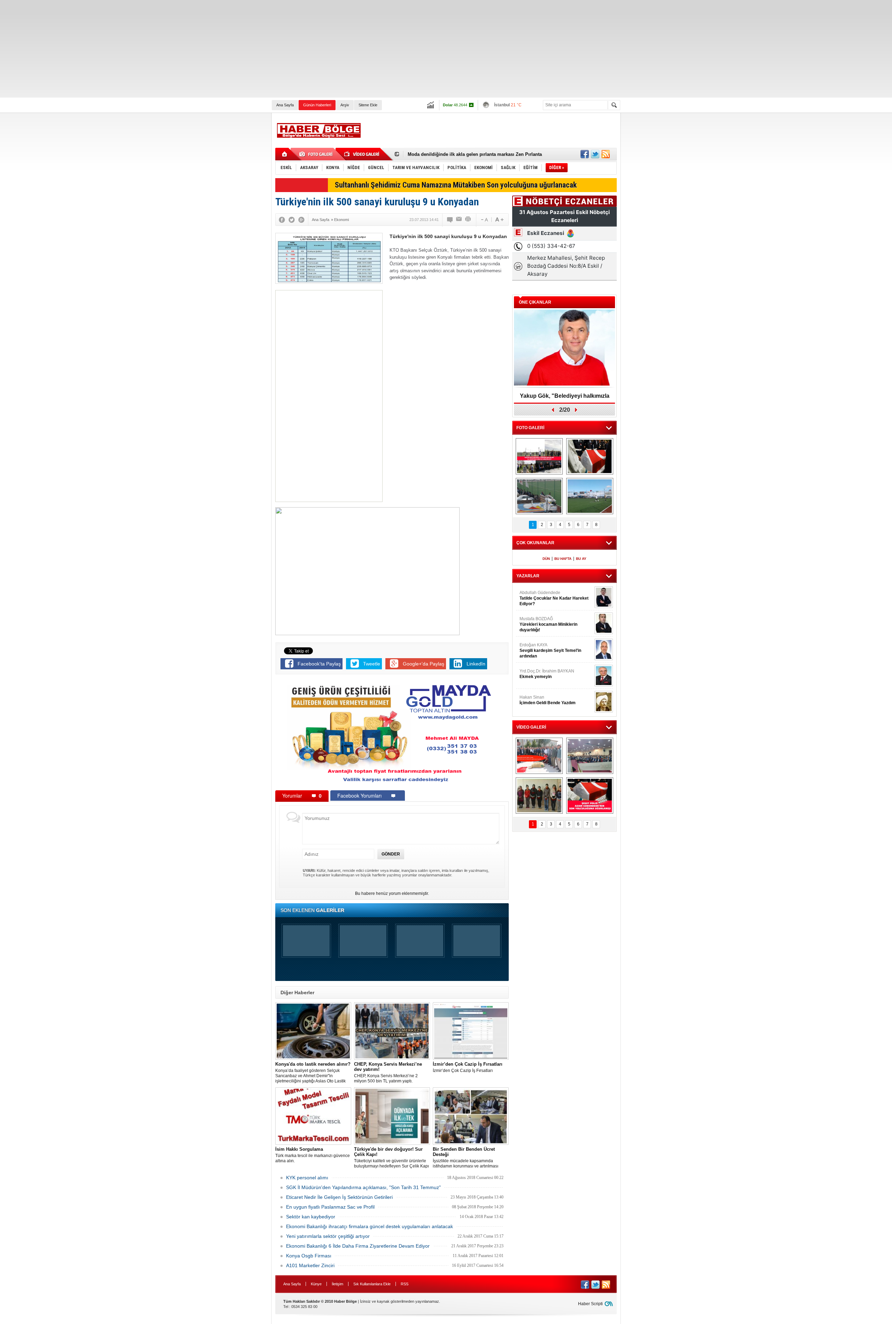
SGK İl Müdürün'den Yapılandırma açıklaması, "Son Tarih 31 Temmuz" (363, 1187)
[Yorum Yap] (450, 219)
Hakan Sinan (548, 700)
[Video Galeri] (362, 154)
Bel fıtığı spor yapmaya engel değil (445, 154)
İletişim (337, 1284)
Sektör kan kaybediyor (310, 1216)
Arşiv (344, 105)
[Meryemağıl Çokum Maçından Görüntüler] (589, 496)
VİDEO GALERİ (531, 727)
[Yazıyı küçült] (484, 219)
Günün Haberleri (317, 105)
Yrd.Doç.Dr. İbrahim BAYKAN (547, 674)
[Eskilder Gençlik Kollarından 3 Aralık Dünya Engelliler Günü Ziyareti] (539, 795)
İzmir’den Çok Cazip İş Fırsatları (467, 1067)
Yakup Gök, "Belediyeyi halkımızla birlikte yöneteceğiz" (564, 398)
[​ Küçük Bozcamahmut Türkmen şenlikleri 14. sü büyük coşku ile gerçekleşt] (539, 456)
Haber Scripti (590, 1303)
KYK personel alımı (307, 1177)
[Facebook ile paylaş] (584, 154)
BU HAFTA (562, 559)
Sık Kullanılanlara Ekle (372, 1284)
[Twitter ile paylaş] (595, 154)
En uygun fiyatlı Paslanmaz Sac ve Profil (330, 1207)
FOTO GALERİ (530, 427)
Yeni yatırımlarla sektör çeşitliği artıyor (328, 1236)
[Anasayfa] (284, 154)
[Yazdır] (468, 219)
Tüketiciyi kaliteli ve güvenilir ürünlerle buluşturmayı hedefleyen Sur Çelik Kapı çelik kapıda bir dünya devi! (391, 1158)
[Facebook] (282, 219)
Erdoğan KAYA (550, 650)
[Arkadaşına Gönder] (459, 219)
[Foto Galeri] (317, 154)
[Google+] (301, 219)
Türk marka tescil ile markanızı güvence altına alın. (312, 1155)
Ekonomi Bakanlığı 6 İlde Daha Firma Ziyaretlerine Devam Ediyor (358, 1246)
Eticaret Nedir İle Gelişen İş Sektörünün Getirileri (339, 1197)
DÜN (546, 559)
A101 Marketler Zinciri (310, 1265)
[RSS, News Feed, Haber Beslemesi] (605, 154)
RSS (404, 1284)
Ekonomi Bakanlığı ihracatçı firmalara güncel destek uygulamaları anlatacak (369, 1226)
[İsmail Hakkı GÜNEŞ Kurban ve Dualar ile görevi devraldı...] (539, 756)
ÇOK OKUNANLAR (535, 542)
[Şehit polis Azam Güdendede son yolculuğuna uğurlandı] (589, 456)
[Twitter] (292, 219)
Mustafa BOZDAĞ (548, 624)
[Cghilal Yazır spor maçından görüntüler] (539, 496)
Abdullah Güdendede (554, 598)
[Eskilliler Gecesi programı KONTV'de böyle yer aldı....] (589, 756)
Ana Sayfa (285, 105)
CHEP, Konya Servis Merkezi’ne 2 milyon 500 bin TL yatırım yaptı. (388, 1072)
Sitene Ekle (368, 105)
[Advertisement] (209, 49)
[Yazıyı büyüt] (499, 219)
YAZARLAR (527, 575)
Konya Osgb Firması (308, 1255)
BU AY (581, 559)
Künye (316, 1284)
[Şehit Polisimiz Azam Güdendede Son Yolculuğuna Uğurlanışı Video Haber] (589, 795)
